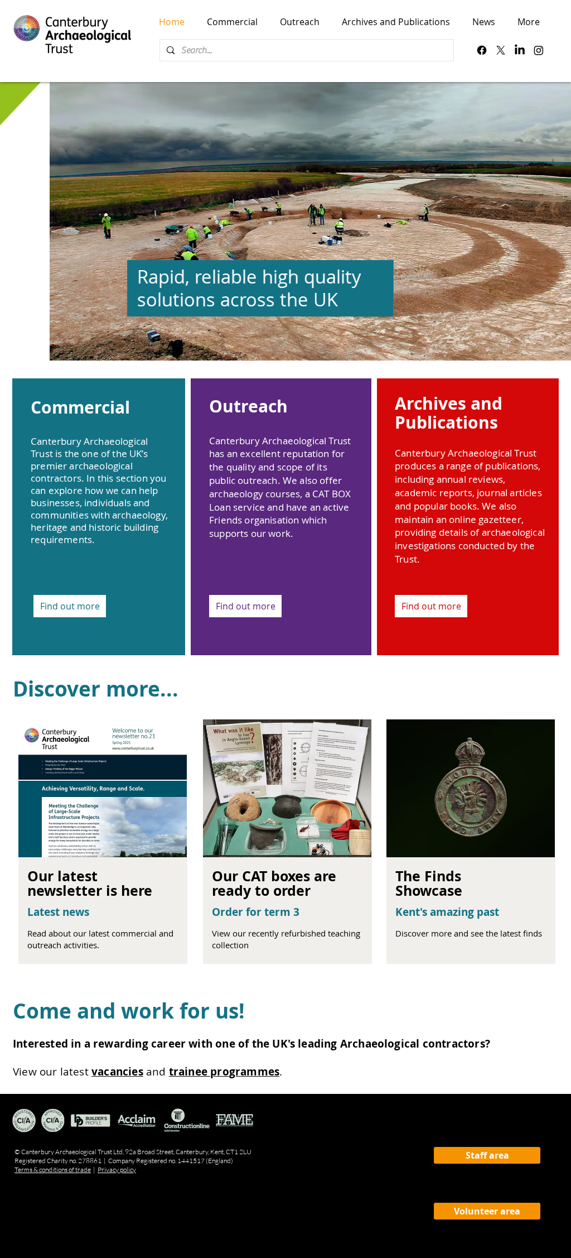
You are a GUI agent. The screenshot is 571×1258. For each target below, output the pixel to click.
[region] (101, 875)
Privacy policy (117, 1169)
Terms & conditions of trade (52, 1169)
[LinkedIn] (520, 50)
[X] (501, 50)
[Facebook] (482, 50)
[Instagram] (539, 50)
